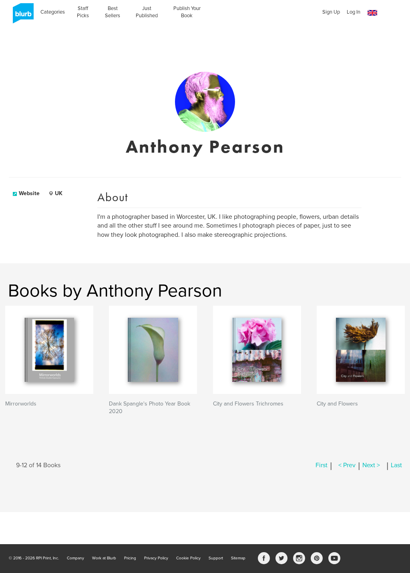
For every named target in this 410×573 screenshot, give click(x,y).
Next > (371, 465)
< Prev (347, 465)
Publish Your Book (187, 12)
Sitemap (238, 558)
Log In (353, 12)
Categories (52, 12)
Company (75, 558)
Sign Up (331, 12)
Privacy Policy (156, 558)
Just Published (147, 12)
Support (216, 558)
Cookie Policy (188, 558)
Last (396, 465)
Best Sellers (112, 12)
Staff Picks (83, 12)
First (322, 465)
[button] (372, 13)
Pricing (130, 558)
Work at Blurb (104, 558)
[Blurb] (20, 16)
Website (29, 193)
